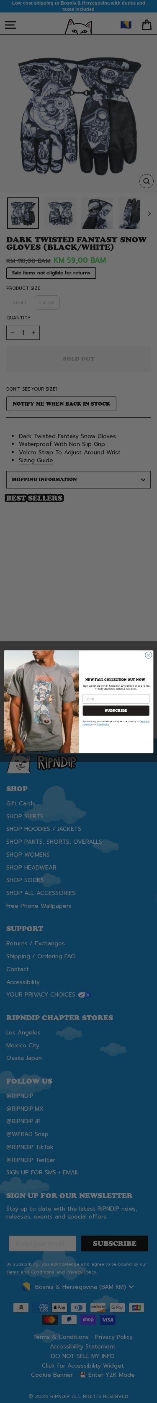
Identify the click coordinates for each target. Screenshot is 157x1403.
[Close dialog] (148, 655)
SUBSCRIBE (116, 710)
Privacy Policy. (102, 724)
